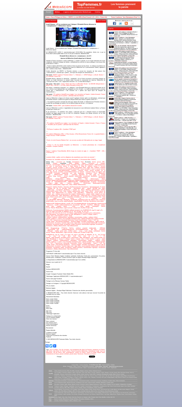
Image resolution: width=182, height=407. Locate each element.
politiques (69, 372)
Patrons (85, 387)
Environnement (68, 374)
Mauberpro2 (81, 199)
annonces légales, (76, 221)
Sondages (129, 384)
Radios (55, 377)
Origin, (62, 199)
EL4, (56, 213)
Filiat (69, 188)
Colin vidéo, (77, 192)
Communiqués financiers (72, 380)
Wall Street (103, 382)
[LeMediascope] (58, 10)
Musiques (66, 400)
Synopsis (77, 370)
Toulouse (62, 374)
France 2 (92, 375)
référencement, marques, (70, 170)
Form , (67, 184)
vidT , (59, 229)
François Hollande (58, 389)
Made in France (116, 374)
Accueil (48, 12)
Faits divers (78, 372)
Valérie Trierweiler (67, 394)
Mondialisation (90, 387)
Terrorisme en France (90, 354)
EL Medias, (70, 213)
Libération (93, 377)
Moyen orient (101, 352)
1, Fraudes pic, (75, 189)
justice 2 (96, 166)
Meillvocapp (51, 189)
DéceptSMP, (53, 199)
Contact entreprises (84, 364)
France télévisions (116, 375)
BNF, (48, 228)
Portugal (93, 397)
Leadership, (66, 173)
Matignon (128, 389)
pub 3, (67, 167)
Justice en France (80, 352)
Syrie (63, 397)
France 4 (124, 377)
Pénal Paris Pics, (86, 195)
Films (68, 370)
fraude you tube (69, 214)
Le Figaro (76, 377)
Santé (108, 367)
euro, (56, 166)
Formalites (58, 173)
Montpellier (56, 374)
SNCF (94, 374)
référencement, (60, 225)
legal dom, (91, 167)
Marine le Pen (94, 390)
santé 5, (60, 218)
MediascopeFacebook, (58, 180)
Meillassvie (49, 210)
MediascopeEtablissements (97, 180)
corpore (97, 194)
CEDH (72, 167)
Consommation (88, 386)
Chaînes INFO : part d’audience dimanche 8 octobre (67, 105)
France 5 (120, 377)
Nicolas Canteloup (58, 394)
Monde (55, 397)
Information (87, 398)
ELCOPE (58, 211)
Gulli (116, 377)
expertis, (71, 192)
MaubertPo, (67, 199)
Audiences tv (57, 375)
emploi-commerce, (88, 177)
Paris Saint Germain (125, 372)
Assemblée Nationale (85, 390)
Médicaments (66, 398)
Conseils (60, 398)
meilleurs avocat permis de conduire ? (66, 194)
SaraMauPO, (74, 199)
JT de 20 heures (131, 375)
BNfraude (97, 205)
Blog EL (83, 166)
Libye (66, 397)
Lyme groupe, (86, 206)
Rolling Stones (113, 394)
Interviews (104, 367)
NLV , (85, 205)
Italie (89, 397)
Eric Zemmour (93, 394)
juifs (64, 352)
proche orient (73, 354)
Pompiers (109, 384)
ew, (100, 188)
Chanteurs (61, 400)
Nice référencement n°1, (60, 192)
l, (99, 194)
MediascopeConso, (69, 180)
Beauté (56, 398)
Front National (101, 390)
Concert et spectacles (92, 367)
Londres (108, 397)
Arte (108, 375)
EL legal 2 (68, 234)
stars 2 (51, 166)
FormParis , (90, 205)
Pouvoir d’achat (116, 386)
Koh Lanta (104, 377)
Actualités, (86, 213)
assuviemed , (77, 205)
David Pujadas (81, 392)
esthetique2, (96, 206)
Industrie (80, 387)
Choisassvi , (51, 205)
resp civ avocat (95, 169)
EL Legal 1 (97, 210)
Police (104, 384)
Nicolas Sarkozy (96, 389)
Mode (89, 372)
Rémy (82, 192)
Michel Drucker (105, 392)
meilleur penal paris (61, 231)
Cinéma (97, 12)
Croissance (56, 386)
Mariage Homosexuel (94, 384)
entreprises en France (99, 349)
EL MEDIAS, (66, 211)
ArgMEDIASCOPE (85, 181)
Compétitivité (71, 386)
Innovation (56, 387)
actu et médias (54, 349)
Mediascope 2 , (81, 194)
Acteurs (86, 370)
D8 (106, 375)
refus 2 (52, 216)
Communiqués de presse (95, 380)
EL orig (92, 210)
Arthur (110, 392)
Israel (97, 397)
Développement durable (107, 374)
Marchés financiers (71, 382)
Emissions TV (78, 378)
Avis (64, 218)
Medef (95, 387)
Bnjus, (71, 184)
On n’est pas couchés (132, 377)
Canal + (103, 375)
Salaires (72, 387)
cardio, (93, 194)
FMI (62, 390)
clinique (55, 163)
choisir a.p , (81, 198)
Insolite (82, 374)
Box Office (72, 370)
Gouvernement (66, 389)
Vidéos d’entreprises (120, 380)
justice (50, 176)
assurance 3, (93, 163)
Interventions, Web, (77, 237)
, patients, (90, 166)
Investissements (103, 386)
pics (53, 194)
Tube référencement (72, 225)
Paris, (61, 191)
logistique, (93, 224)
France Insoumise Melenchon (79, 351)
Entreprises (69, 366)
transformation (86, 224)
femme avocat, (96, 162)
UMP (74, 390)
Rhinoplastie (52, 214)
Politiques (51, 390)
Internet (87, 384)
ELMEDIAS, (86, 210)
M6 (100, 375)
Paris (86, 372)
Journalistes (64, 377)
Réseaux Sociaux (75, 384)
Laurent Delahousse (58, 392)
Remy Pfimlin (124, 375)
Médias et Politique (68, 390)
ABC (103, 162)
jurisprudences (70, 352)
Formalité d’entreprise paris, (73, 218)
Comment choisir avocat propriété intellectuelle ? (67, 169)
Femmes (122, 374)
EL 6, (63, 213)
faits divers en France (59, 351)
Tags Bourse (113, 367)
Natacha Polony (99, 394)
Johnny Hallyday (98, 392)
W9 (111, 375)
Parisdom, (67, 187)
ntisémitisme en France (52, 354)
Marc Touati (110, 386)
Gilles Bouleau (74, 392)
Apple (66, 384)
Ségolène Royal (120, 394)
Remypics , (79, 183)
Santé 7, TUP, (92, 220)
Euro (126, 386)
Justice (59, 176)
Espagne (86, 397)
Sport (99, 367)
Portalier (51, 188)
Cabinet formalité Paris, (87, 218)
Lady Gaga (106, 394)
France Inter (57, 378)
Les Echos (98, 377)
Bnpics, (52, 183)
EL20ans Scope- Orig (87, 207)
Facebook (82, 384)
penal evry (59, 198)
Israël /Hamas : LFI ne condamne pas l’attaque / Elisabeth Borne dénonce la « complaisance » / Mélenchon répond (71, 25)
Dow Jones (84, 382)
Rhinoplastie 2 (78, 214)
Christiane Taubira (88, 389)
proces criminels (64, 354)
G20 (59, 390)
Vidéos (74, 366)
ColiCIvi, (70, 183)
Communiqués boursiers (84, 380)
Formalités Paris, (76, 164)
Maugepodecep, (56, 228)
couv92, (68, 203)
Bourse (79, 366)
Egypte (59, 397)
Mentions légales (106, 364)
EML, (61, 195)
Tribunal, (53, 207)
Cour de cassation (64, 349)
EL (48, 213)
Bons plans (56, 384)
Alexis (82, 189)
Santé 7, (53, 221)
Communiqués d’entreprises (60, 380)
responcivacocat (101, 203)
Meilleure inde (90, 189)
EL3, (53, 213)
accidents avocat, (63, 172)
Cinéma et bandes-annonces (76, 367)
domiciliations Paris (77, 162)
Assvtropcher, (52, 229)
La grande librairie (66, 378)
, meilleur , (85, 217)
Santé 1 (95, 214)
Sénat (79, 390)
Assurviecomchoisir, (59, 210)
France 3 (97, 375)
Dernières (80, 213)
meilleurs (49, 217)
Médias (57, 12)
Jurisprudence (123, 384)
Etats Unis (74, 397)
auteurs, (88, 194)
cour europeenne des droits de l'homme (81, 349)
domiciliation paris (79, 188)
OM (131, 372)
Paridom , (61, 187)
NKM (70, 163)
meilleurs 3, (92, 217)
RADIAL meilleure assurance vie (73, 210)
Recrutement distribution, (63, 221)
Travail (90, 374)
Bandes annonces (62, 370)
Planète (78, 374)
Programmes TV (69, 375)
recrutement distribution (63, 189)
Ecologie (74, 374)
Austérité (82, 386)
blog (51, 172)
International (91, 351)
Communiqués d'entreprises (88, 366)
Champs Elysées (110, 377)
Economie (51, 386)
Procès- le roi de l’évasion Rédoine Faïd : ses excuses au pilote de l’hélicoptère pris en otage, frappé (74, 140)
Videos (84, 367)
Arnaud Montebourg (109, 390)
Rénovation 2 (66, 195)
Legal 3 (66, 207)
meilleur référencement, (74, 191)
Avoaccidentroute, (92, 203)
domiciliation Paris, (81, 167)
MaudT (89, 188)
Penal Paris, (76, 195)
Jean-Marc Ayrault (121, 389)
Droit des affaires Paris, (92, 199)
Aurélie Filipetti (113, 389)
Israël (97, 351)
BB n (97, 188)
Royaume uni (80, 397)
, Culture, (68, 164)
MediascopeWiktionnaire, (82, 180)
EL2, (50, 213)
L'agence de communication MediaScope (77, 12)
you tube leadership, (78, 173)
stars (57, 195)
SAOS (50, 173)
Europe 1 (86, 377)
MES (66, 387)
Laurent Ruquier (128, 394)
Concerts (93, 372)
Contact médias (75, 364)
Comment (94, 195)
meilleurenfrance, (63, 217)
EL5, (59, 213)
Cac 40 (56, 382)
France (60, 166)
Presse (59, 377)
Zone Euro (77, 386)
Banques (62, 387)
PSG (119, 372)
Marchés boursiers (62, 382)
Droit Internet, (85, 164)
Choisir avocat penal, (56, 197)
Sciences (87, 374)
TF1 (88, 375)
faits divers (49, 351)
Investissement (95, 386)
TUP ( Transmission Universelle (62, 220)
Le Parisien (70, 377)
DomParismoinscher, (75, 187)
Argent (84, 163)
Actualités (51, 373)
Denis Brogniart (116, 392)
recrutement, (69, 177)
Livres (83, 372)
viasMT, (57, 205)
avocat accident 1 (86, 169)
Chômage (66, 386)
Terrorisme (80, 354)
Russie (69, 397)
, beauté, (78, 239)
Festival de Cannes (97, 370)
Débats (63, 164)
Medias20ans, (61, 179)
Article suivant (101, 20)
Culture (56, 370)
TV (61, 378)
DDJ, (94, 188)
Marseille (104, 397)
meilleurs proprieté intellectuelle (87, 228)
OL (133, 372)
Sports (115, 372)
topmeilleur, (71, 217)
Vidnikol (55, 187)
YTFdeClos (65, 228)
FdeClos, (72, 228)
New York (113, 397)
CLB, (72, 203)
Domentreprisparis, (95, 187)
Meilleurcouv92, (50, 203)
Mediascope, (90, 192)
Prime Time (76, 375)
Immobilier (133, 386)
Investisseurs (104, 380)
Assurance (58, 223)
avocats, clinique (73, 207)
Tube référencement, (93, 179)
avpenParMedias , (69, 201)
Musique (82, 370)
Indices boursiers (91, 382)
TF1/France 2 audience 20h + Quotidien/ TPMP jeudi (61, 129)
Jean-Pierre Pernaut (89, 392)
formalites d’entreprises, (87, 221)
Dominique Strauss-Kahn (83, 394)
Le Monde (81, 377)
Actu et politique (58, 372)
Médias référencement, (76, 179)
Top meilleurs (60, 214)
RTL (89, 377)
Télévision (63, 375)
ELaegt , (79, 211)
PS (76, 390)
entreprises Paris (91, 173)
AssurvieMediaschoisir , (83, 229)
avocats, (55, 172)
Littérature (98, 372)
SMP (58, 199)
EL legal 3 (53, 211)
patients (91, 164)
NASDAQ (98, 382)
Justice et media (91, 352)
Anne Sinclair (74, 394)
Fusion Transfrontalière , (81, 220)
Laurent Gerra (132, 392)
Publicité (113, 364)
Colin (82, 191)
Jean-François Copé (105, 389)
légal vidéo (77, 223)
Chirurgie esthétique (73, 398)
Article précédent (51, 20)
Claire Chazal (67, 392)
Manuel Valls (81, 389)
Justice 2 (84, 214)
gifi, (72, 195)
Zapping (73, 378)
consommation (56, 164)
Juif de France (57, 352)
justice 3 (66, 166)
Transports (98, 374)
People (85, 375)
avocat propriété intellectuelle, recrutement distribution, (81, 176)
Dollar (128, 386)
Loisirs (50, 400)
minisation (97, 189)
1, (54, 179)
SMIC (68, 387)
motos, (87, 191)
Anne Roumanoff (124, 392)
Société (50, 384)
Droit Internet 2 (75, 166)
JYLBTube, (86, 201)
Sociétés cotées (111, 380)
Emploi (61, 386)
